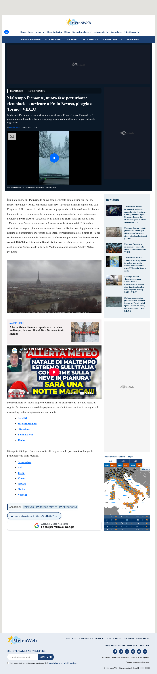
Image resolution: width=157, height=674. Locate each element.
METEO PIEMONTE (37, 91)
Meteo (38, 32)
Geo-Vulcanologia (80, 32)
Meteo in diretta (54, 32)
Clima (67, 32)
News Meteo (16, 91)
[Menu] (6, 32)
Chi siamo (106, 657)
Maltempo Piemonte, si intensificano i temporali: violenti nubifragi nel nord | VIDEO (135, 248)
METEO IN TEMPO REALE (82, 638)
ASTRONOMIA (128, 638)
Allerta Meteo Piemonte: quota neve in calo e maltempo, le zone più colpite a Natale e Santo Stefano (37, 330)
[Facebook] (115, 651)
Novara (22, 484)
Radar (21, 440)
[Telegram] (133, 651)
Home (23, 32)
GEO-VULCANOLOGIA (111, 638)
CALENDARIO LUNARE (127, 645)
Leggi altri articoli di (36, 515)
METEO (98, 638)
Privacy (134, 657)
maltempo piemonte (46, 507)
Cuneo (21, 478)
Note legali (125, 657)
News (30, 32)
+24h (110, 461)
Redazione (116, 657)
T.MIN (107, 465)
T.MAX (113, 465)
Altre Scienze (130, 32)
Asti (20, 467)
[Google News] (139, 651)
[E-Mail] (145, 651)
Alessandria (24, 462)
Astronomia (99, 32)
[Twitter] (127, 651)
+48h (123, 461)
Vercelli (22, 495)
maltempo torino (68, 507)
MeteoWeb (113, 668)
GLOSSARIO (144, 645)
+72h (136, 461)
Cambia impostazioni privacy (137, 662)
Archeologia (116, 32)
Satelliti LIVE (90, 39)
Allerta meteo (53, 39)
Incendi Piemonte (31, 39)
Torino (21, 489)
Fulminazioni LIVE (112, 39)
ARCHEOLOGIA (142, 638)
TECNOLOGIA (111, 645)
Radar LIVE (133, 39)
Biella (21, 473)
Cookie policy (143, 657)
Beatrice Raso (14, 127)
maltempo (28, 507)
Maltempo (72, 39)
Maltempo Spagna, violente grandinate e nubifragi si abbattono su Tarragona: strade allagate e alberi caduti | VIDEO (135, 233)
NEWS (67, 638)
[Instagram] (121, 651)
